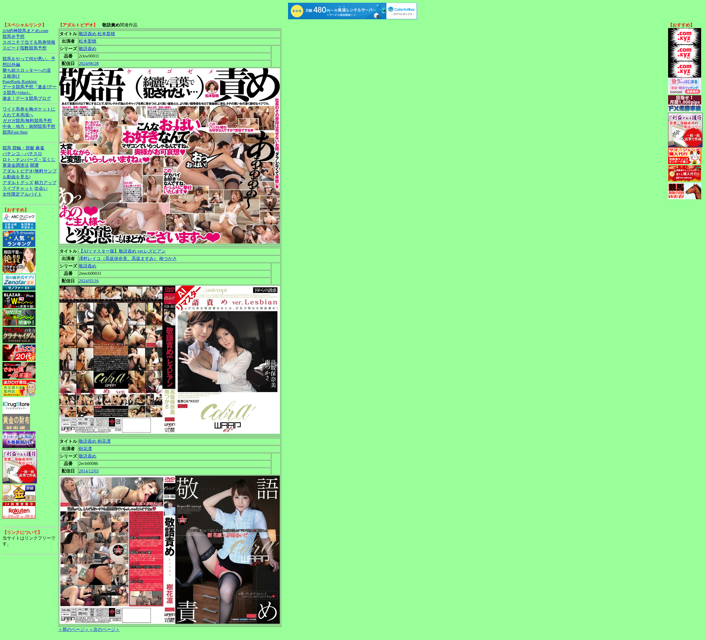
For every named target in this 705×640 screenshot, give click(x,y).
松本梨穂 (87, 41)
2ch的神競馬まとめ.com (25, 30)
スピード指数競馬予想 (24, 48)
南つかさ (168, 258)
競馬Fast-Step (15, 132)
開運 (34, 165)
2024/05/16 (89, 280)
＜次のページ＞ (104, 629)
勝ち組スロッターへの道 (26, 70)
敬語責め (87, 48)
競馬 (6, 148)
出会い (41, 188)
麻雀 (40, 148)
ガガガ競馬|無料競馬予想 (27, 120)
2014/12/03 (89, 471)
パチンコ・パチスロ (22, 153)
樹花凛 (85, 448)
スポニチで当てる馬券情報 (28, 42)
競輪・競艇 (23, 148)
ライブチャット (17, 188)
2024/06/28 (89, 63)
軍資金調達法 (15, 165)
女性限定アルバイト (22, 194)
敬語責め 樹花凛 (95, 441)
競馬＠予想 (13, 36)
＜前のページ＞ (73, 629)
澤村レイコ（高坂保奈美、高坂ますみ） (118, 258)
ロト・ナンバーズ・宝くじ (28, 159)
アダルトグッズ (17, 182)
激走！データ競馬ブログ (26, 98)
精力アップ (45, 182)
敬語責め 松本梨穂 (97, 33)
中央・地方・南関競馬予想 (28, 126)
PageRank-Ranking (19, 81)
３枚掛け (11, 76)
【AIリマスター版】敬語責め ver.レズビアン (122, 251)
